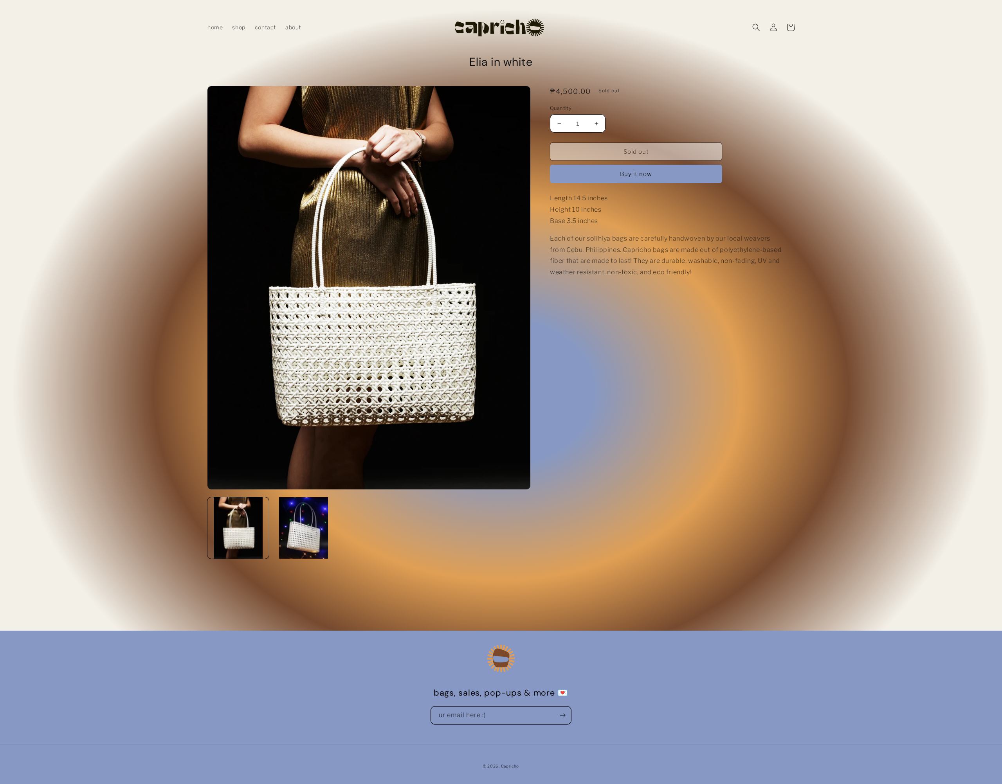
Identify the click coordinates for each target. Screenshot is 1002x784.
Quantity (560, 108)
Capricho (510, 766)
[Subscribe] (562, 715)
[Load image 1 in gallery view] (238, 528)
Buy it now (636, 174)
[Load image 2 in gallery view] (303, 528)
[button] (756, 27)
